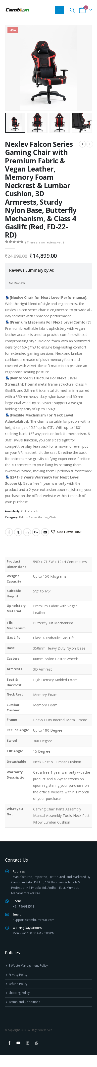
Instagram (27, 1043)
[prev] (82, 144)
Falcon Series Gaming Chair (37, 517)
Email (45, 532)
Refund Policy (17, 984)
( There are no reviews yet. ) (44, 242)
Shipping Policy (19, 993)
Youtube (18, 1043)
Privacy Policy (17, 975)
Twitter (18, 532)
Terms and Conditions (24, 1002)
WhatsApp (37, 1043)
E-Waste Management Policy (28, 965)
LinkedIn (27, 532)
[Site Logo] (17, 10)
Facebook (9, 532)
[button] (59, 10)
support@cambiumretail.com (33, 920)
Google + (36, 532)
